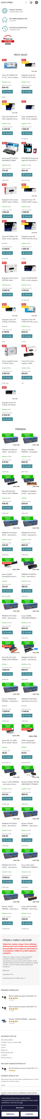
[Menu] (37, 2)
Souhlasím (29, 1114)
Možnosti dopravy (6, 1058)
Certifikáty (4, 1055)
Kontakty (3, 1045)
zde (21, 1103)
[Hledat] (26, 2)
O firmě (3, 1048)
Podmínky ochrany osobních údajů (11, 1042)
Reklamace (4, 1050)
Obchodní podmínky (7, 1040)
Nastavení (19, 1108)
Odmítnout (10, 1114)
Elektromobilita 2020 (7, 1053)
